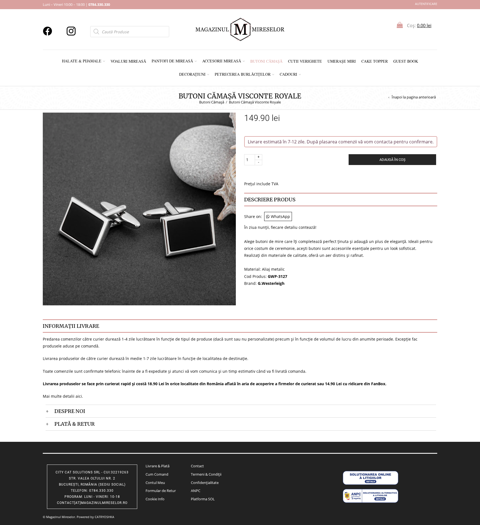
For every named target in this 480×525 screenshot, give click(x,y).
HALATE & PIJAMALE (81, 61)
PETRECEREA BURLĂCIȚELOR (243, 74)
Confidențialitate (205, 482)
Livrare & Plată (157, 465)
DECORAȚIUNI (192, 74)
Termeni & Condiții (206, 474)
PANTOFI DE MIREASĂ (172, 61)
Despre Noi (69, 411)
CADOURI (288, 74)
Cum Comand (157, 474)
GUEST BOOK (405, 61)
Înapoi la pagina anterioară (414, 97)
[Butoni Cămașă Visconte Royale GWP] (139, 208)
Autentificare (426, 4)
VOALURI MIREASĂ (128, 61)
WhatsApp (280, 216)
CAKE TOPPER (374, 61)
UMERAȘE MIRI (342, 61)
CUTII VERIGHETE (305, 61)
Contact (197, 465)
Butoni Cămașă (211, 102)
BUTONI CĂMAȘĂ (266, 61)
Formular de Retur (161, 490)
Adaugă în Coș (392, 160)
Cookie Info (155, 498)
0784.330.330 (99, 4)
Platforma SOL (203, 498)
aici (79, 396)
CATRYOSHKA (104, 517)
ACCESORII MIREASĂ (221, 61)
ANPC (195, 490)
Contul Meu (155, 482)
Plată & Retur (74, 424)
